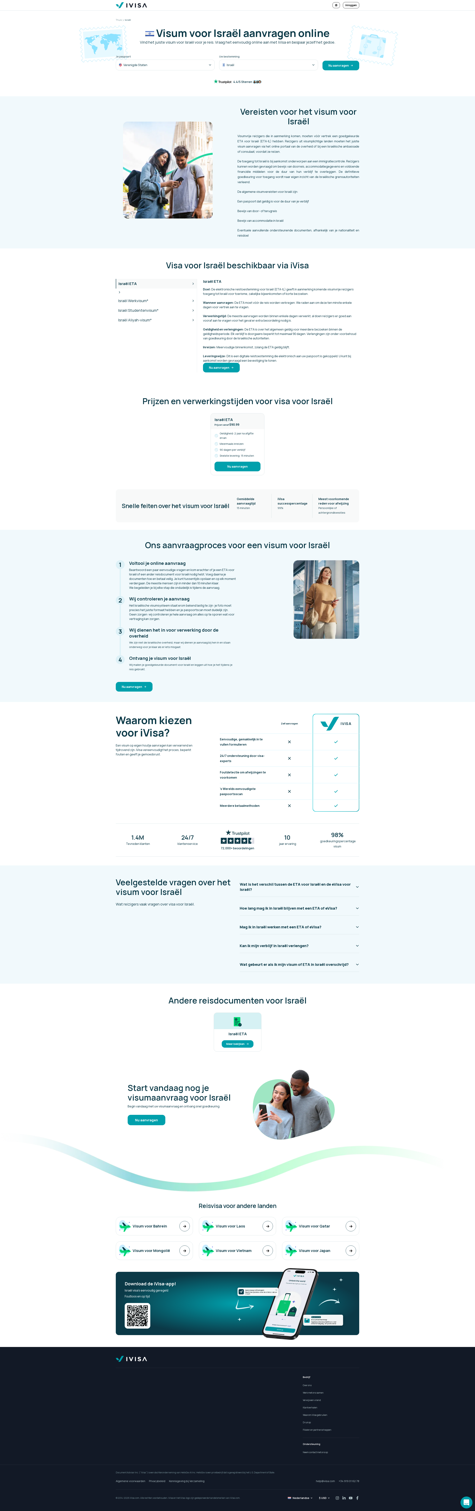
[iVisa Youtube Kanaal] (351, 1498)
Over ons (307, 1385)
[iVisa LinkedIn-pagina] (344, 1498)
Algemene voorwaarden (130, 1481)
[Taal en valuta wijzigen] (336, 5)
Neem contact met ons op (315, 1452)
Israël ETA (127, 283)
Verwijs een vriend (312, 1400)
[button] (299, 887)
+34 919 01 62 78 (349, 1481)
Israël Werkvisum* (133, 300)
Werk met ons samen (313, 1392)
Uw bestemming (229, 56)
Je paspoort (123, 56)
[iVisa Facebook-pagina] (357, 1498)
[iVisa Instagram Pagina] (337, 1498)
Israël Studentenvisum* (138, 310)
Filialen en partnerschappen (317, 1429)
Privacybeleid (157, 1481)
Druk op (307, 1422)
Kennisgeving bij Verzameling (186, 1481)
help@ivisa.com (325, 1481)
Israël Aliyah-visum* (135, 320)
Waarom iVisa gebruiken (315, 1415)
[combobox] (165, 65)
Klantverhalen (310, 1407)
